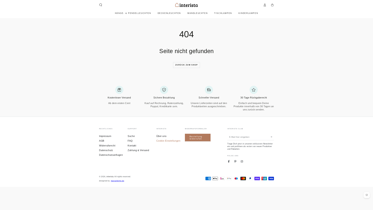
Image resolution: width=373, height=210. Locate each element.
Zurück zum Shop (186, 65)
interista (110, 177)
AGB (101, 141)
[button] (100, 5)
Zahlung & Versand (138, 150)
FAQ (130, 141)
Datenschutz (106, 150)
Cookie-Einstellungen (168, 141)
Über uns (161, 136)
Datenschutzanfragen (111, 155)
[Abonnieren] (272, 137)
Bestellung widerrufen (196, 137)
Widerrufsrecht (107, 145)
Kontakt (132, 145)
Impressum (105, 136)
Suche (131, 136)
